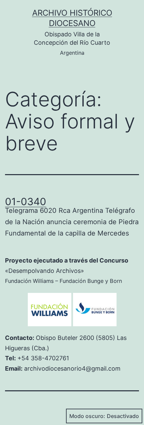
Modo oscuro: (87, 416)
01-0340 (25, 201)
